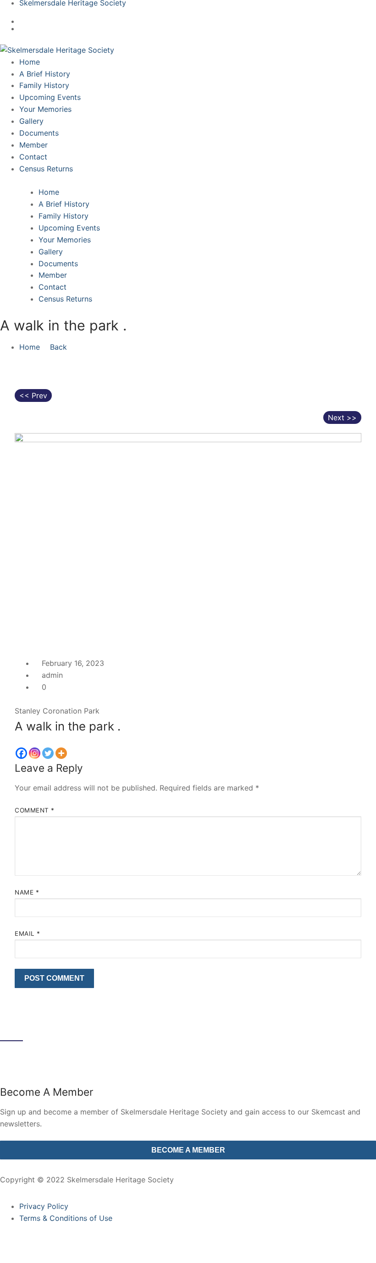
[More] (61, 753)
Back (57, 346)
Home (29, 346)
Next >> (342, 417)
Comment (35, 810)
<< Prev (33, 395)
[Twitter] (48, 753)
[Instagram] (34, 753)
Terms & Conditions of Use (65, 1218)
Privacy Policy (43, 1206)
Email (27, 933)
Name (27, 892)
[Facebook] (21, 753)
